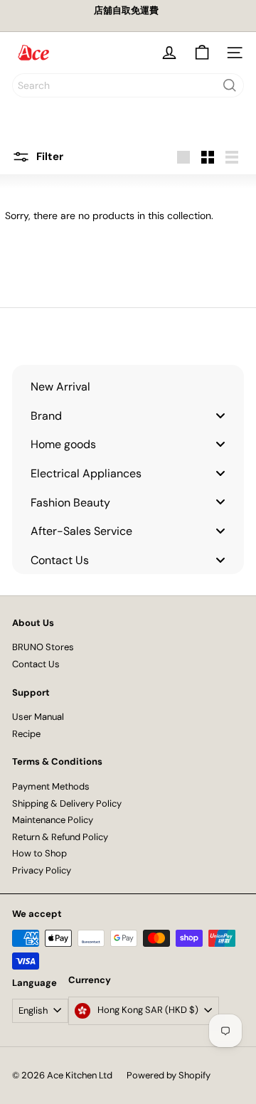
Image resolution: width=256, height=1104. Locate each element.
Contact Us (36, 664)
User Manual (38, 717)
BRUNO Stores (43, 647)
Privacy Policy (41, 870)
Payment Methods (51, 786)
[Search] (229, 85)
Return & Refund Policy (60, 837)
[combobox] (128, 85)
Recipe (26, 734)
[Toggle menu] (220, 415)
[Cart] (202, 52)
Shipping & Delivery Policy (67, 803)
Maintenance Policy (52, 820)
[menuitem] (128, 386)
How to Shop (39, 853)
